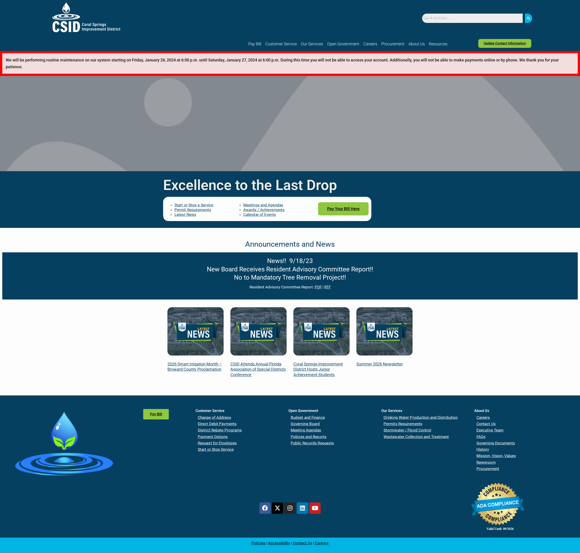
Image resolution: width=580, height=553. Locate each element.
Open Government (343, 43)
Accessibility (279, 543)
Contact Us (486, 423)
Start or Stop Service (216, 449)
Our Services (312, 43)
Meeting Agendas (306, 430)
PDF (318, 287)
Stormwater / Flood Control (407, 430)
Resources (438, 43)
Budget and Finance (308, 417)
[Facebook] (265, 508)
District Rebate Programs (220, 430)
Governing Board (305, 423)
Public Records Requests (312, 443)
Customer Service (281, 43)
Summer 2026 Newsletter (379, 364)
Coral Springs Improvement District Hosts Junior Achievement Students (318, 369)
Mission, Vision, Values (496, 455)
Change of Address (214, 417)
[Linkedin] (302, 508)
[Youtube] (315, 508)
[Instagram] (290, 508)
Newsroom (486, 462)
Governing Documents (495, 443)
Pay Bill (254, 43)
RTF (327, 287)
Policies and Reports (308, 436)
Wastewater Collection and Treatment (416, 436)
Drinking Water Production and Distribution (421, 417)
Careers (370, 43)
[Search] (528, 18)
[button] (281, 44)
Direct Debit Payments (217, 423)
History (482, 449)
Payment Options (213, 436)
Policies (258, 543)
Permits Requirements (403, 423)
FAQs (481, 436)
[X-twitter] (277, 508)
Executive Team (489, 430)
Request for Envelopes (217, 443)
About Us (416, 43)
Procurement (392, 43)
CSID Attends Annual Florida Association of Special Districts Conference (258, 369)
